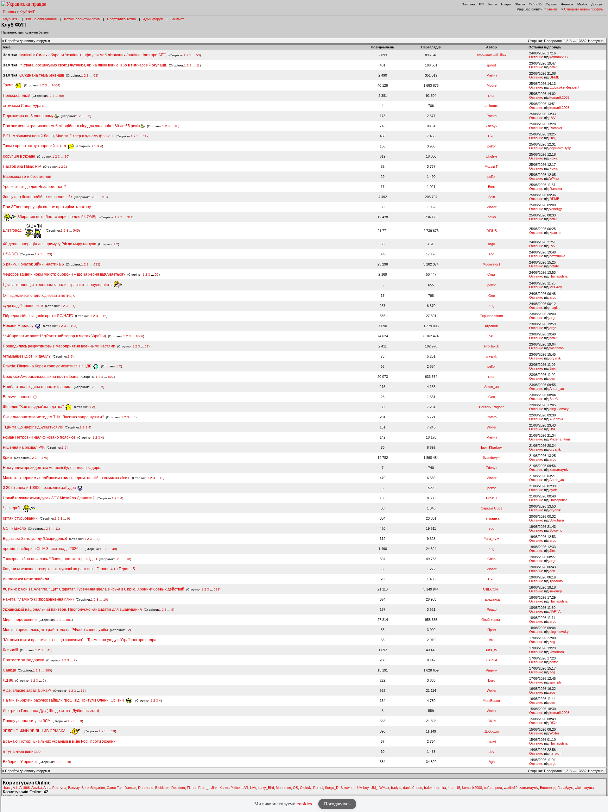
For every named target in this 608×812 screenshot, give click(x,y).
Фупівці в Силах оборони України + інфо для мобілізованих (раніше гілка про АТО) (93, 55)
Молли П (491, 166)
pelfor (491, 146)
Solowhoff (556, 530)
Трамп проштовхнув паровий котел (35, 146)
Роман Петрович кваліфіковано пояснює (39, 437)
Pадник (491, 670)
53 (198, 55)
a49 (491, 336)
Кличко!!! (10, 650)
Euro (491, 680)
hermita (440, 788)
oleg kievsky (559, 409)
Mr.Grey (555, 287)
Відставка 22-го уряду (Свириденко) (35, 538)
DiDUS (491, 231)
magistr (555, 307)
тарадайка (491, 599)
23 (49, 254)
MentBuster (491, 701)
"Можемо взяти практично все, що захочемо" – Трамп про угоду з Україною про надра (79, 640)
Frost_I (491, 498)
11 (198, 65)
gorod (491, 65)
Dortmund (145, 788)
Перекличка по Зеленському (28, 116)
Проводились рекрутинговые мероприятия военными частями (59, 346)
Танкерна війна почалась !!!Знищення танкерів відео (50, 559)
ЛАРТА (554, 611)
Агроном (491, 326)
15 (104, 316)
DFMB (554, 77)
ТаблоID (535, 4)
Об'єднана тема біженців (41, 75)
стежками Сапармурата (24, 105)
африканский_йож (491, 55)
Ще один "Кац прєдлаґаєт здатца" (34, 406)
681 (69, 619)
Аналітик (556, 419)
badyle (396, 788)
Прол (491, 630)
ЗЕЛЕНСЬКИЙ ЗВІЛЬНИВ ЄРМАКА (34, 731)
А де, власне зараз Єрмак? (27, 690)
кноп (491, 95)
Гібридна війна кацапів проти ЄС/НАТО (38, 316)
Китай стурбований (20, 518)
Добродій (491, 731)
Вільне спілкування (41, 19)
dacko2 (409, 788)
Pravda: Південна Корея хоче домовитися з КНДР (47, 366)
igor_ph (555, 682)
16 (66, 156)
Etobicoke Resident (564, 87)
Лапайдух (565, 788)
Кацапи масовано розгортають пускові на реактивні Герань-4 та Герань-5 (69, 569)
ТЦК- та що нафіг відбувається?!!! (33, 427)
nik (491, 640)
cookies (304, 803)
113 (104, 197)
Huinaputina (558, 276)
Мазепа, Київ (559, 439)
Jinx (552, 368)
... (575, 41)
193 (73, 326)
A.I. (15, 788)
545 (76, 230)
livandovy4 (491, 457)
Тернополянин (491, 316)
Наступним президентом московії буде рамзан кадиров (52, 467)
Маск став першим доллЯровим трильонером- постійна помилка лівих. (66, 478)
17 (83, 690)
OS (295, 788)
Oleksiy (305, 788)
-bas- (7, 788)
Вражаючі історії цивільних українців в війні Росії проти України (59, 741)
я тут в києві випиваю (22, 751)
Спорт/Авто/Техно (121, 19)
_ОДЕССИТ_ (491, 589)
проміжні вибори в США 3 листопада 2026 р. (43, 549)
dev (491, 751)
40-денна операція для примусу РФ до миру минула (49, 244)
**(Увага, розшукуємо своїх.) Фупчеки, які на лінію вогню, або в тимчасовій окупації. (93, 65)
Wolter (492, 207)
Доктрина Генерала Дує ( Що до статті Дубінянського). (51, 711)
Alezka (36, 788)
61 (147, 346)
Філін (578, 788)
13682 (581, 41)
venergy (555, 209)
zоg (491, 254)
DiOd (492, 721)
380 (48, 670)
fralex (428, 788)
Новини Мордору (19, 325)
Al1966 (24, 788)
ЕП (481, 4)
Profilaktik (491, 346)
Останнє (536, 57)
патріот (555, 753)
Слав (491, 274)
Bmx (491, 187)
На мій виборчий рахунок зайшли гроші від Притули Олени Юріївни (64, 700)
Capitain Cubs (491, 508)
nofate (554, 266)
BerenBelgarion (93, 788)
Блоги (492, 4)
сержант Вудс (560, 148)
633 (96, 264)
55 (157, 274)
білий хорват (491, 619)
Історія (506, 4)
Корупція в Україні (19, 156)
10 (105, 599)
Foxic (553, 158)
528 (216, 589)
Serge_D (332, 788)
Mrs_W (491, 650)
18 (176, 126)
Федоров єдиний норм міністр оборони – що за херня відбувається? (64, 274)
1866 (139, 336)
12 (161, 478)
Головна (9, 12)
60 (61, 95)
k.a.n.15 (454, 788)
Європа (551, 4)
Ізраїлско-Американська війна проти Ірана (41, 376)
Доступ (596, 4)
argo (491, 244)
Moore (492, 85)
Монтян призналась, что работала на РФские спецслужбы (55, 630)
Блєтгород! (13, 230)
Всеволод (547, 788)
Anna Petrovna (54, 788)
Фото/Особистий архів (82, 19)
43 (49, 650)
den (552, 378)
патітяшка (491, 106)
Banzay (73, 788)
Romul (318, 788)
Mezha (582, 4)
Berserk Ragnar (491, 407)
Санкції (9, 670)
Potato (492, 116)
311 (129, 217)
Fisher (191, 788)
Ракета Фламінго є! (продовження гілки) (38, 599)
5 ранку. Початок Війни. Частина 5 (33, 264)
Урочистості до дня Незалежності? (34, 186)
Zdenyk (491, 126)
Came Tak (115, 788)
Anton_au (491, 387)
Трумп (9, 85)
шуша (589, 788)
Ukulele (491, 156)
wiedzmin (556, 348)
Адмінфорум (153, 19)
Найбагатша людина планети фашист (37, 386)
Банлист (177, 19)
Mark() (491, 75)
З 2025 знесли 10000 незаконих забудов (40, 487)
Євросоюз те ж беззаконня (27, 176)
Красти (554, 232)
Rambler (555, 128)
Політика (468, 4)
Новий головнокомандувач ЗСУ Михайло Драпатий (49, 498)
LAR (245, 788)
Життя (520, 4)
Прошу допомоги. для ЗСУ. (27, 721)
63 (95, 75)
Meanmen (283, 788)
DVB (552, 429)
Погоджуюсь (337, 803)
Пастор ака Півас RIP (22, 166)
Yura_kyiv (491, 538)
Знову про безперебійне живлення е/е (38, 197)
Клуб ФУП (27, 12)
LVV (552, 118)
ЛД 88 (8, 680)
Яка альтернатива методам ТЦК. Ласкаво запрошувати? (53, 417)
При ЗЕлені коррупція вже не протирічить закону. (47, 207)
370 (44, 457)
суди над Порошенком (23, 305)
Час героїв (12, 508)
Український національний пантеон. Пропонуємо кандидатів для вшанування (73, 609)
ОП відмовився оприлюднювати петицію (39, 295)
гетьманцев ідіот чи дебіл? (27, 356)
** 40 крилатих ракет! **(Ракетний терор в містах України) (54, 336)
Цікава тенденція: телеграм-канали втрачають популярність (57, 285)
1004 (55, 85)
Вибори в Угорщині (20, 761)
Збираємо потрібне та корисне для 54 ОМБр (57, 217)
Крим (7, 457)
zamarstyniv (558, 470)
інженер (555, 591)
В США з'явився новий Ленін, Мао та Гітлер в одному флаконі (59, 136)
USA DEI (10, 254)
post (498, 788)
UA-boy (363, 788)
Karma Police (229, 788)
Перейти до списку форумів (27, 41)
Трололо (556, 581)
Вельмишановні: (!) (20, 397)
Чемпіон (567, 4)
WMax (554, 178)
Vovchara (556, 520)
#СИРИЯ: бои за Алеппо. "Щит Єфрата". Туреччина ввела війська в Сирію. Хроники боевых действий (93, 589)
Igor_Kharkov (491, 447)
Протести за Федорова (23, 660)
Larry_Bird (266, 788)
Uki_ (491, 136)
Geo (491, 295)
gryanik (491, 356)
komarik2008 (559, 57)
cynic (553, 490)
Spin (491, 197)
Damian (130, 788)
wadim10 (510, 788)
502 (111, 376)
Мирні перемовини (20, 619)
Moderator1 (491, 264)
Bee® (553, 399)
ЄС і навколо (14, 528)
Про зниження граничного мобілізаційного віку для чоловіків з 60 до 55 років (72, 126)
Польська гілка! (16, 95)
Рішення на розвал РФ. (24, 447)
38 (114, 549)
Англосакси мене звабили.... (28, 579)
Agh (492, 762)
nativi (553, 67)
